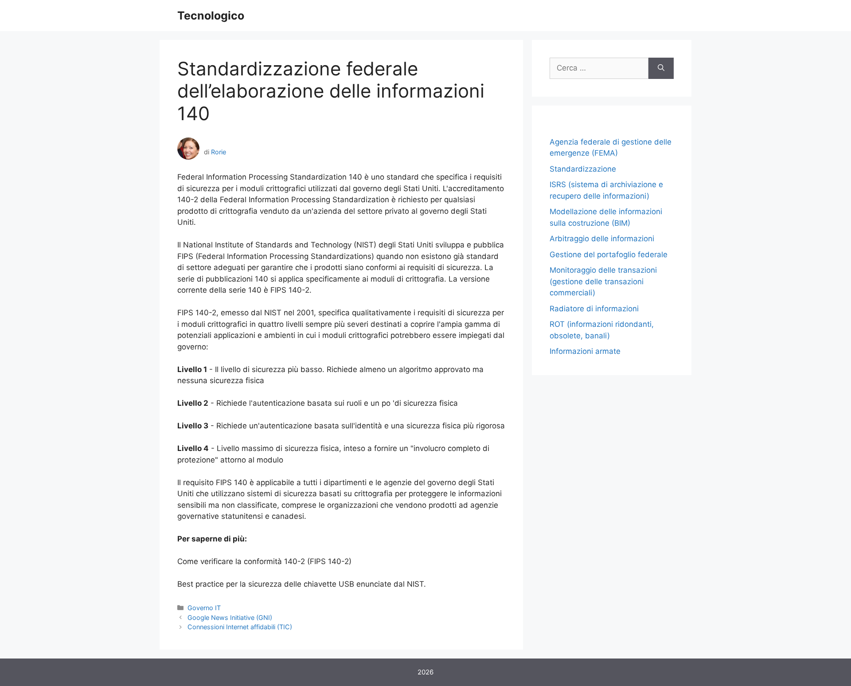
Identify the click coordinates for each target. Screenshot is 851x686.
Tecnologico (210, 15)
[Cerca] (661, 68)
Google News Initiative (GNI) (229, 617)
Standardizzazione (583, 169)
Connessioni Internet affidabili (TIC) (239, 627)
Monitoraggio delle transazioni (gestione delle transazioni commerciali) (603, 281)
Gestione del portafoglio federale (609, 254)
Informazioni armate (585, 351)
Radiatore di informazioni (594, 308)
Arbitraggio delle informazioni (602, 238)
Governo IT (204, 608)
